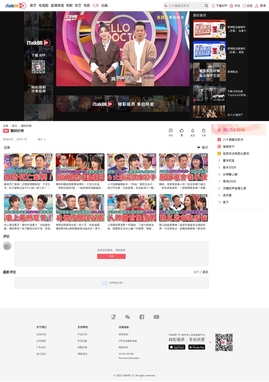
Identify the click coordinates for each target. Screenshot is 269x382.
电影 (87, 5)
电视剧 (43, 5)
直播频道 (57, 5)
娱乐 (16, 126)
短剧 (69, 5)
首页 (33, 5)
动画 (104, 5)
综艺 (78, 5)
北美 (95, 5)
